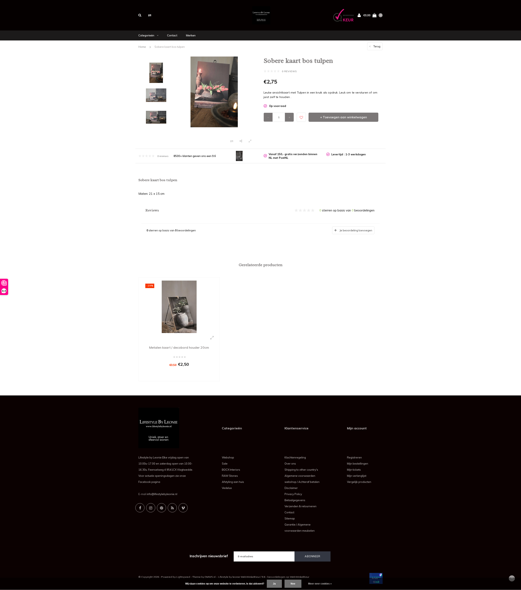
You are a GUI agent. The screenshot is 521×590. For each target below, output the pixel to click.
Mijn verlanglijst (356, 475)
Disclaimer (291, 488)
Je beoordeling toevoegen (356, 230)
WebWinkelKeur (299, 576)
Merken (191, 35)
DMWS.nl (210, 576)
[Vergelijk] (149, 15)
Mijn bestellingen (357, 463)
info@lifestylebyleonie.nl (162, 494)
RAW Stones (230, 475)
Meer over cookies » (320, 583)
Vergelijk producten (359, 481)
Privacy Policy (293, 494)
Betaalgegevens (295, 500)
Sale (225, 463)
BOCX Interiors (231, 469)
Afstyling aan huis (233, 481)
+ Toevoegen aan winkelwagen (343, 117)
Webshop (228, 457)
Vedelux (227, 488)
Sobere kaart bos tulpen (169, 46)
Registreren (354, 457)
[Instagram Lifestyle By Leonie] (150, 507)
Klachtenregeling (295, 457)
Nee (293, 583)
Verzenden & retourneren (300, 506)
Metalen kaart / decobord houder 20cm (179, 347)
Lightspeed (183, 576)
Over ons (290, 463)
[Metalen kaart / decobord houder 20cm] (179, 306)
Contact (172, 35)
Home (142, 46)
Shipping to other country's (301, 469)
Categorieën (146, 35)
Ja (274, 583)
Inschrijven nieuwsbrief (209, 556)
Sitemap (290, 518)
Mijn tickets (354, 469)
